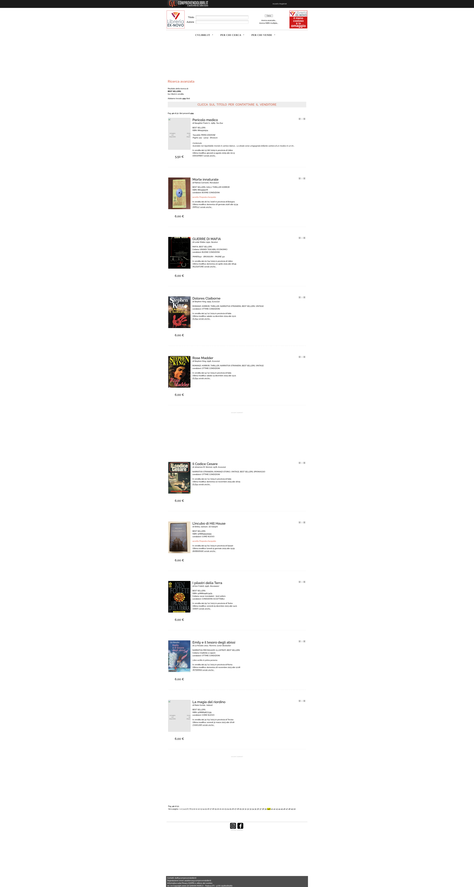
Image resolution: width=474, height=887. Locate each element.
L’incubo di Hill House (209, 523)
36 (258, 809)
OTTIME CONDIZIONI (211, 309)
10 (194, 809)
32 (248, 809)
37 (260, 809)
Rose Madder (202, 358)
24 (228, 809)
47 (287, 809)
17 (211, 809)
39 (266, 809)
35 (255, 809)
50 (295, 809)
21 (220, 809)
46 (284, 809)
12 (199, 809)
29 (240, 809)
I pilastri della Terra (207, 583)
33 (250, 809)
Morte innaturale (205, 179)
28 (238, 809)
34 (253, 809)
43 (277, 809)
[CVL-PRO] (302, 119)
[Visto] (300, 119)
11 (196, 809)
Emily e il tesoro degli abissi (213, 642)
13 (201, 809)
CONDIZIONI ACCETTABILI (213, 599)
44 (279, 809)
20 (218, 809)
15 (206, 809)
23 (225, 809)
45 (282, 809)
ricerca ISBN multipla (268, 23)
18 (213, 809)
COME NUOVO (208, 536)
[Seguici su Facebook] (240, 828)
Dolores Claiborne (206, 298)
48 (289, 809)
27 (235, 809)
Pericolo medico (205, 120)
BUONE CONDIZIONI (211, 192)
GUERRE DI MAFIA (206, 239)
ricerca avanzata (268, 20)
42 (274, 809)
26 (233, 809)
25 (230, 809)
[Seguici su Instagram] (233, 828)
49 (292, 809)
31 (246, 809)
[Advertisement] (202, 60)
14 (203, 809)
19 (216, 809)
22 (223, 809)
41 (272, 809)
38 (263, 809)
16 (208, 809)
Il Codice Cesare (205, 464)
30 (243, 809)
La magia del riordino (208, 702)
